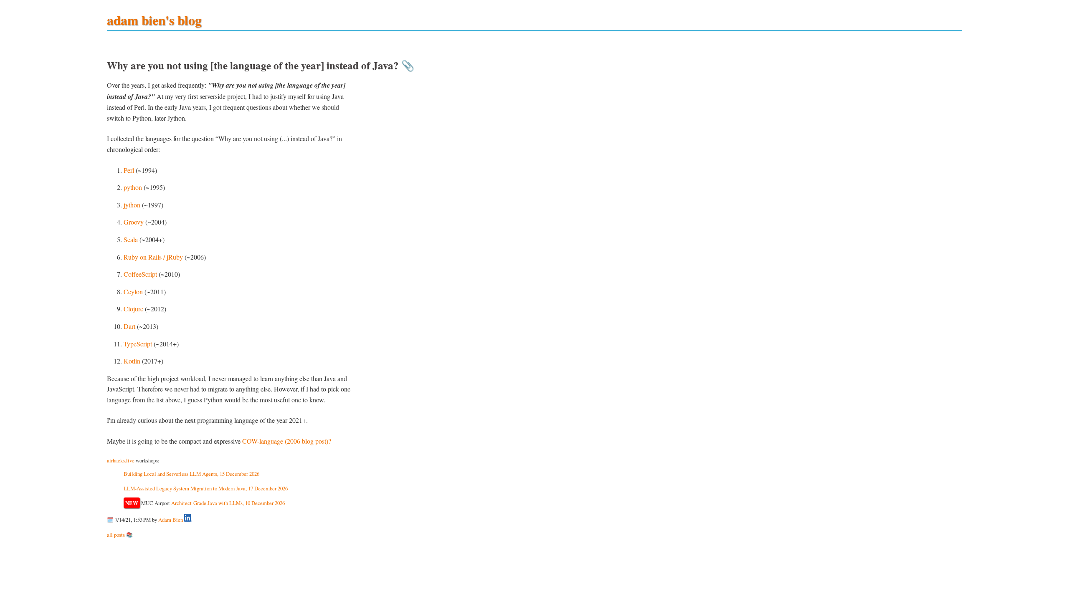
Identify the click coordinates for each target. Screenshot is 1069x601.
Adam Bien (170, 519)
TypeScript (138, 343)
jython (132, 204)
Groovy (134, 221)
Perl (129, 170)
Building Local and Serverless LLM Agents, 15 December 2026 (191, 473)
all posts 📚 (120, 534)
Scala (131, 239)
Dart (129, 326)
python (133, 187)
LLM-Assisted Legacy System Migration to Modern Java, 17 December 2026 (206, 488)
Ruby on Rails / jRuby (153, 257)
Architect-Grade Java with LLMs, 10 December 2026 (228, 503)
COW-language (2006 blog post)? (286, 441)
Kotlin (132, 360)
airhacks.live (120, 460)
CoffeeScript (140, 274)
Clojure (133, 308)
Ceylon (133, 291)
